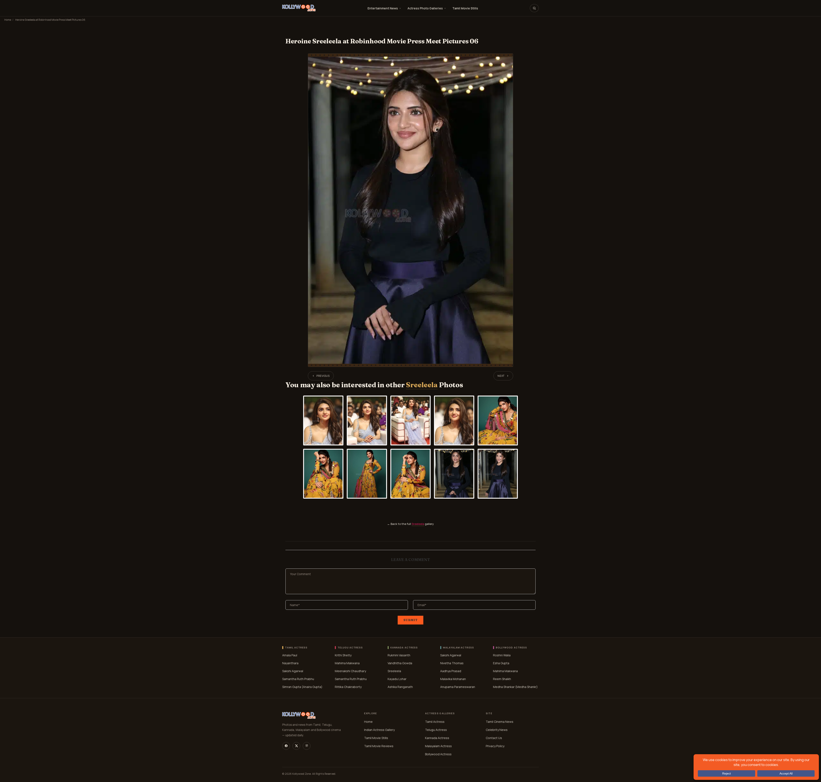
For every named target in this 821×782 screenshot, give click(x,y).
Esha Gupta (501, 663)
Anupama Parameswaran (457, 687)
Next (501, 376)
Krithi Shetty (343, 655)
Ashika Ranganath (400, 687)
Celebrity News (497, 730)
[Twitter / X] (296, 746)
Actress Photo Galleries (425, 8)
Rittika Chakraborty (348, 687)
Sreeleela (421, 385)
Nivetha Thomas (452, 663)
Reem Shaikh (502, 679)
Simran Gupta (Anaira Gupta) (302, 687)
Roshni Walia (502, 655)
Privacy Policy (495, 746)
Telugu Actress (436, 730)
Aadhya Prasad (450, 671)
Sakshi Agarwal (292, 671)
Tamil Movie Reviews (378, 746)
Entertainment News (383, 8)
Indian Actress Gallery (379, 730)
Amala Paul (289, 655)
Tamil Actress (434, 722)
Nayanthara (290, 663)
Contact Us (494, 738)
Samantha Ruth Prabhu (298, 679)
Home (7, 20)
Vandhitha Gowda (400, 663)
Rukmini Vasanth (399, 655)
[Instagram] (306, 746)
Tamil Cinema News (499, 722)
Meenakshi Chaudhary (350, 671)
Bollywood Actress (438, 754)
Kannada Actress (437, 738)
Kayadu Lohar (397, 679)
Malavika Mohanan (453, 679)
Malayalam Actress (438, 746)
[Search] (534, 8)
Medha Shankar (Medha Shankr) (515, 687)
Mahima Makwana (347, 663)
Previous (323, 376)
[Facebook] (286, 746)
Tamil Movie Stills (465, 8)
